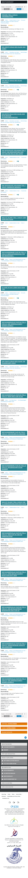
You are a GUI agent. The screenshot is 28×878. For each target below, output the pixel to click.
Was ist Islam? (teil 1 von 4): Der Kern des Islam (14, 218)
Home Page (4, 794)
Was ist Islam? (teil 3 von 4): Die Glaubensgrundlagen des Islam (14, 503)
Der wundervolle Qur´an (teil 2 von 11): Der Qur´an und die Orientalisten (14, 534)
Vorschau (6, 9)
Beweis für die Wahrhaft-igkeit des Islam (17, 259)
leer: (2, 20)
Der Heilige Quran (13, 400)
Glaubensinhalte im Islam (15, 20)
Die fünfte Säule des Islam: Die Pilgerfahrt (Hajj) (13, 362)
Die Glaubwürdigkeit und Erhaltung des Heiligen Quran (12, 260)
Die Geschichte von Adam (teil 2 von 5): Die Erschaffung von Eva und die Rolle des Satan (14, 152)
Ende (23, 9)
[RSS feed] (18, 802)
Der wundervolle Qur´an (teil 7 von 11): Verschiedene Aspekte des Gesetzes (14, 645)
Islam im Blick (18, 794)
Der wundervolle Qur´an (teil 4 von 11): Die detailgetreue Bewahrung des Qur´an (14, 608)
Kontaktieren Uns (5, 798)
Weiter (19, 9)
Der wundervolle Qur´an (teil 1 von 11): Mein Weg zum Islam (14, 395)
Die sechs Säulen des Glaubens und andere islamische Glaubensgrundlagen (13, 21)
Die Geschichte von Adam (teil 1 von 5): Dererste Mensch (14, 186)
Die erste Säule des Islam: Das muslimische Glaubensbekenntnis (13, 115)
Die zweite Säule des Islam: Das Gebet (13, 48)
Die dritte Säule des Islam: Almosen (12, 81)
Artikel (6, 20)
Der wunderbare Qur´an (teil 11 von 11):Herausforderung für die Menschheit (14, 254)
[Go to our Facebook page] (10, 802)
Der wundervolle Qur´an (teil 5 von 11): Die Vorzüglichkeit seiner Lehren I (14, 324)
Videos (13, 794)
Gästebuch (4, 796)
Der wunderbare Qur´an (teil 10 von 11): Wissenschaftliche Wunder (14, 467)
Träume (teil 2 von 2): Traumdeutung (10, 15)
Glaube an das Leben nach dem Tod (13, 288)
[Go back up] (25, 737)
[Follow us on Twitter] (14, 802)
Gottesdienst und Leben (14, 52)
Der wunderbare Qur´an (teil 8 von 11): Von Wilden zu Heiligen (13, 433)
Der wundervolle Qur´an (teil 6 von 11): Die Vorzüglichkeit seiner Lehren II (14, 680)
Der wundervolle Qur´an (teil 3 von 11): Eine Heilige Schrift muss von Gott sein (14, 573)
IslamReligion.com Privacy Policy (13, 796)
